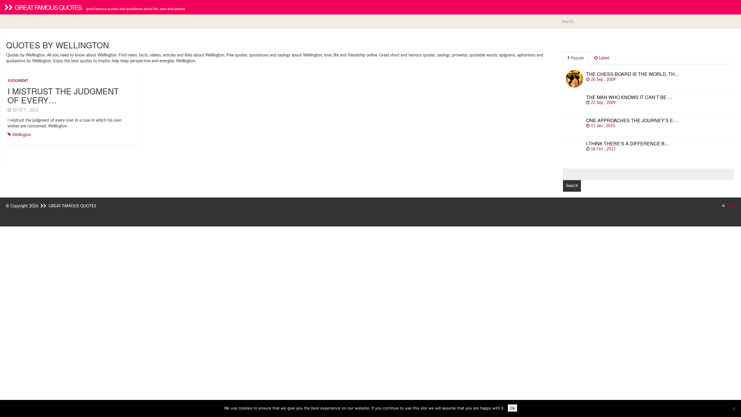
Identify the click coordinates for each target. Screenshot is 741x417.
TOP (730, 206)
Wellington (21, 135)
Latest (604, 58)
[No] (734, 408)
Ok (512, 408)
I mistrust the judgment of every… (63, 95)
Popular (577, 58)
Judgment (18, 81)
